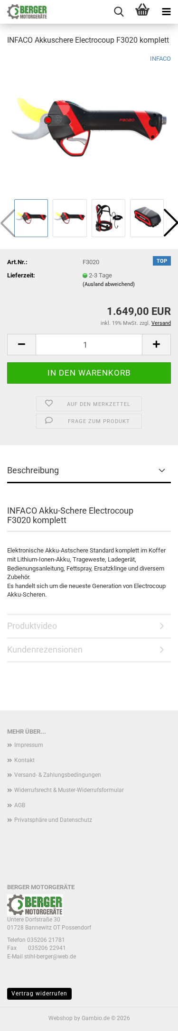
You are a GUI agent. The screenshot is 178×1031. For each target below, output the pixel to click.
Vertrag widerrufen (39, 993)
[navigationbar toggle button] (166, 12)
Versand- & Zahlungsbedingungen (57, 775)
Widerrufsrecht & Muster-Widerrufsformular (69, 790)
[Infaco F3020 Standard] (89, 125)
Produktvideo (32, 626)
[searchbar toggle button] (119, 12)
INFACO (160, 58)
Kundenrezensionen (45, 649)
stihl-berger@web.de (50, 956)
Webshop (60, 1018)
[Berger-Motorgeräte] (23, 12)
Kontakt (24, 760)
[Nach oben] (152, 1016)
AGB (19, 805)
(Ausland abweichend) (109, 284)
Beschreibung (33, 470)
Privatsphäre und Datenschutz (53, 820)
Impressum (28, 745)
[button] (21, 344)
